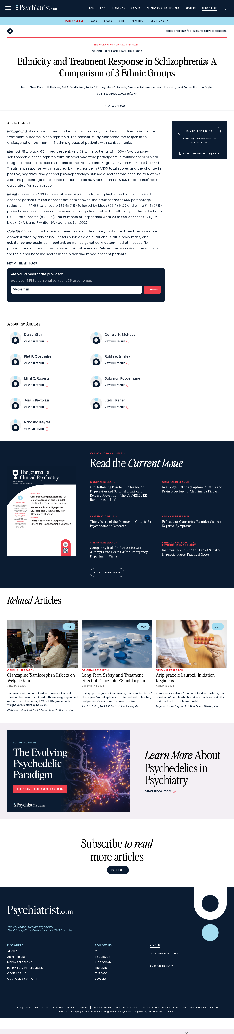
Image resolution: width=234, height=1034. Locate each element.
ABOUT (12, 951)
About (136, 8)
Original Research (105, 51)
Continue (152, 289)
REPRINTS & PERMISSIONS (25, 968)
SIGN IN (155, 945)
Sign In (191, 8)
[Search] (224, 8)
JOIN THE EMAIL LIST (164, 953)
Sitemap (170, 1011)
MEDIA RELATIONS (19, 962)
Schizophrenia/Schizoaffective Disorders (196, 31)
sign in (194, 138)
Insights (118, 8)
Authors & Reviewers (163, 8)
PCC (103, 8)
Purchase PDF (74, 20)
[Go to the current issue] (41, 555)
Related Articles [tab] (115, 106)
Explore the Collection (158, 791)
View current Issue (107, 572)
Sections (157, 20)
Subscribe (209, 8)
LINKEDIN (101, 968)
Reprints (137, 20)
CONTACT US (17, 973)
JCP (91, 8)
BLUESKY (101, 979)
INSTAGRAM (103, 962)
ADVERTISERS (16, 957)
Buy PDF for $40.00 (199, 131)
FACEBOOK (103, 957)
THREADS (101, 973)
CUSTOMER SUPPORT (22, 979)
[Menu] (8, 8)
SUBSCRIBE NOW (161, 965)
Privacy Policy (23, 1007)
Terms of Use (41, 1007)
